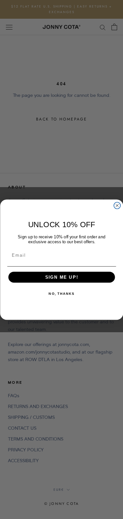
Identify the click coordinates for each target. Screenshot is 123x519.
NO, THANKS (61, 293)
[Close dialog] (117, 205)
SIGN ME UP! (61, 277)
